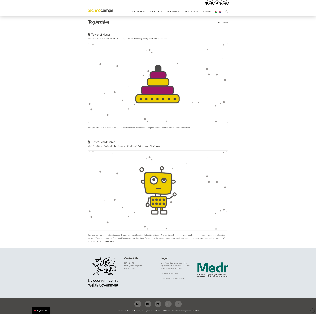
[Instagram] (226, 3)
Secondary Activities (125, 38)
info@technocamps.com (134, 266)
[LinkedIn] (217, 3)
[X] (212, 3)
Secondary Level (160, 38)
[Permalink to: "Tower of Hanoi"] (158, 83)
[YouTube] (222, 3)
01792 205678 (129, 263)
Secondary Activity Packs (143, 38)
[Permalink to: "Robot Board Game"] (158, 190)
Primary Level (154, 146)
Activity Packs (110, 38)
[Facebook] (208, 3)
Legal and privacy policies (169, 273)
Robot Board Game (103, 142)
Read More (109, 241)
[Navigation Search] (225, 11)
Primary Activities (123, 146)
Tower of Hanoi (100, 34)
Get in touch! (130, 268)
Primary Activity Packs (139, 146)
